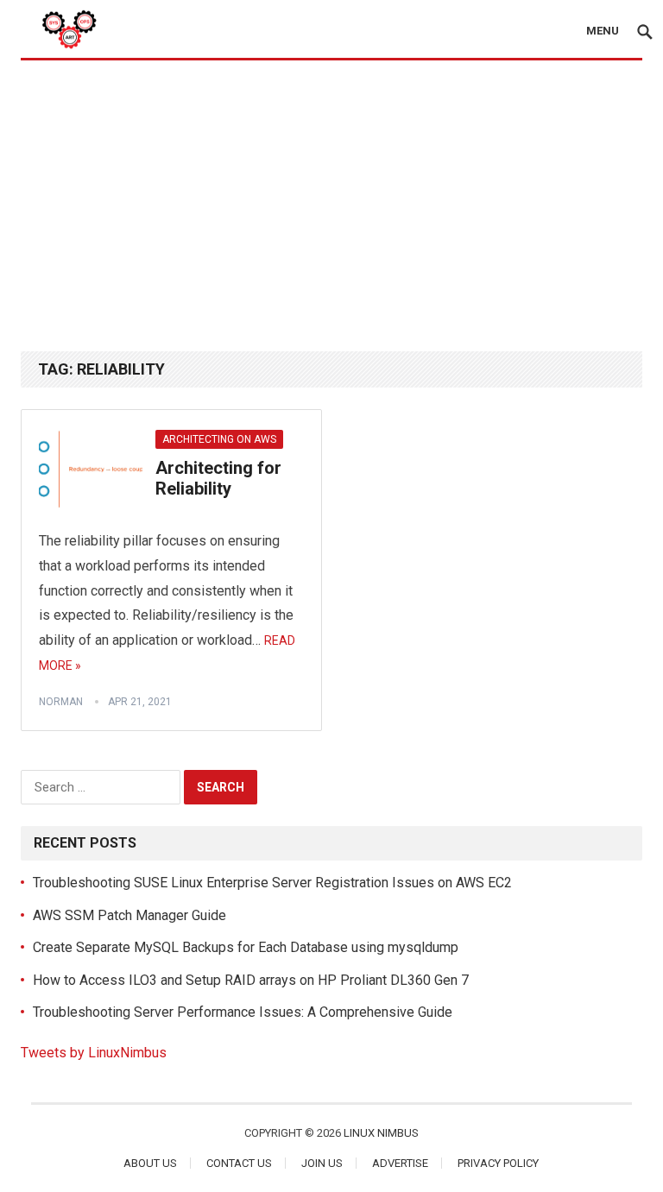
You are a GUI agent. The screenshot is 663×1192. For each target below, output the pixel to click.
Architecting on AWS (219, 439)
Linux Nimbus (381, 1132)
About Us (150, 1163)
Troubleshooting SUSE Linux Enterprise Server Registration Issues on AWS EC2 (272, 882)
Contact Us (239, 1163)
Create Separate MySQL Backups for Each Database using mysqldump (245, 947)
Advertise (400, 1163)
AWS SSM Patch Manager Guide (129, 915)
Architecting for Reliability (218, 478)
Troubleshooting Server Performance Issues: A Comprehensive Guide (242, 1012)
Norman (61, 702)
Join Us (322, 1163)
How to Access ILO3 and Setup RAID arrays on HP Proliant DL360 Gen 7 (251, 980)
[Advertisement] (331, 204)
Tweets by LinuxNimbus (94, 1052)
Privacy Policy (498, 1163)
